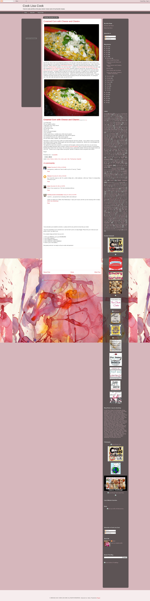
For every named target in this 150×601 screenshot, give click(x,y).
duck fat (119, 156)
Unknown (49, 176)
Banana (110, 119)
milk (123, 185)
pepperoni (108, 195)
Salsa (110, 205)
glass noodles (107, 169)
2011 (107, 56)
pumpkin (112, 200)
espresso (115, 159)
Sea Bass (117, 206)
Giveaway (119, 167)
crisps (118, 151)
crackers (108, 149)
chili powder (112, 136)
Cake (112, 127)
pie (106, 197)
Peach (107, 194)
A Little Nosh (107, 410)
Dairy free (122, 153)
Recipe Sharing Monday (120, 426)
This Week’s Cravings (113, 432)
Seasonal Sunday (108, 429)
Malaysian (110, 182)
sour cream (113, 212)
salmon (105, 205)
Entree (106, 159)
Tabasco (105, 218)
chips (124, 137)
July (108, 84)
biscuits (120, 121)
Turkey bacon (117, 221)
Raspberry (111, 201)
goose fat (107, 170)
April (108, 90)
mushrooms (122, 187)
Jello (125, 176)
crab (120, 148)
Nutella (121, 190)
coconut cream (107, 143)
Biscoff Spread (110, 121)
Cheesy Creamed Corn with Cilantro (85, 67)
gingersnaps (113, 167)
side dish (124, 209)
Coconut (115, 142)
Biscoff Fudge (110, 68)
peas (121, 194)
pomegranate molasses (121, 197)
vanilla (123, 221)
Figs (123, 159)
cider (110, 140)
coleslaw (125, 144)
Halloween (118, 171)
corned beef (107, 148)
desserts (119, 154)
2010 (107, 92)
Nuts (126, 190)
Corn (59, 159)
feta (119, 159)
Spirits (107, 215)
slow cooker (110, 211)
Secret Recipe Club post (66, 65)
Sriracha (112, 215)
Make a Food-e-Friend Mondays (111, 422)
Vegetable (79, 159)
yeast (106, 229)
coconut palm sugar (108, 144)
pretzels (107, 200)
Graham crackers (114, 170)
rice (125, 201)
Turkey (110, 221)
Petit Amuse (124, 195)
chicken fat (110, 135)
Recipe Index (41, 12)
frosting (118, 163)
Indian (119, 174)
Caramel (106, 128)
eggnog (109, 157)
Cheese (52, 159)
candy (117, 127)
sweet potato (111, 217)
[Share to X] (48, 157)
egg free (124, 156)
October (109, 78)
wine (125, 227)
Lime (111, 178)
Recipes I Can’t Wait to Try (110, 427)
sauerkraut (125, 205)
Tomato (123, 220)
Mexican (111, 185)
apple (115, 115)
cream (62, 159)
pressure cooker (123, 199)
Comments (108, 38)
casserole (106, 129)
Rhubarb (117, 201)
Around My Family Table (120, 411)
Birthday (124, 120)
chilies (119, 136)
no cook (106, 190)
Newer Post (47, 272)
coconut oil (122, 143)
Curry (115, 153)
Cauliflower (112, 129)
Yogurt (119, 229)
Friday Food (123, 417)
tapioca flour (117, 218)
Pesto (119, 195)
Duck (115, 156)
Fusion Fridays (112, 419)
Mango (121, 182)
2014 (107, 50)
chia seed (123, 132)
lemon (123, 177)
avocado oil (112, 117)
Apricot (113, 116)
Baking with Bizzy (108, 412)
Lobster (122, 178)
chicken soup (118, 135)
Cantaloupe (123, 127)
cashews (118, 128)
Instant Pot (125, 174)
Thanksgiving (73, 159)
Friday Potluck (116, 418)
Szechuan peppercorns (121, 217)
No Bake (123, 189)
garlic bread (119, 165)
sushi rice (105, 217)
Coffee (115, 144)
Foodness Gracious (120, 416)
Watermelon (106, 224)
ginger (106, 167)
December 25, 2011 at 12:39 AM (58, 167)
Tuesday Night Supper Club (115, 433)
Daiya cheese (107, 154)
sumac (117, 216)
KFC (109, 177)
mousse (105, 187)
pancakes (109, 193)
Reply (48, 171)
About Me (32, 12)
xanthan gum (117, 228)
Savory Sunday (120, 427)
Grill (110, 171)
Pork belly (124, 198)
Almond (111, 113)
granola (121, 170)
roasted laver (106, 204)
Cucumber (106, 153)
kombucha (114, 177)
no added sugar (114, 189)
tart (122, 218)
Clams (105, 141)
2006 (107, 100)
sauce (120, 205)
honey (108, 173)
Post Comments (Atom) (75, 277)
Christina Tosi (115, 139)
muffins (117, 187)
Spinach (125, 213)
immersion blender (74, 146)
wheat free (118, 225)
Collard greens (109, 145)
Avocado (106, 118)
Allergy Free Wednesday (115, 410)
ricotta (125, 203)
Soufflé (123, 211)
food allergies (116, 162)
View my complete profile (116, 543)
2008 (107, 96)
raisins (121, 200)
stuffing (112, 216)
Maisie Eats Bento (108, 28)
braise (107, 123)
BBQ (119, 119)
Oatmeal (108, 191)
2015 (107, 48)
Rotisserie (113, 204)
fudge (105, 165)
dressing (110, 156)
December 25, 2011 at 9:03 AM (59, 176)
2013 (107, 52)
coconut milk (115, 143)
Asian (117, 116)
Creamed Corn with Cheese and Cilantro (61, 120)
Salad (119, 204)
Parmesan (115, 193)
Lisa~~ (114, 541)
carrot (111, 128)
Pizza (109, 197)
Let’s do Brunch (123, 420)
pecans (125, 194)
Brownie (111, 124)
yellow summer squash (113, 229)
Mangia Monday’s (112, 423)
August (108, 82)
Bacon (118, 118)
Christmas (122, 139)
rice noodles (119, 203)
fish (114, 161)
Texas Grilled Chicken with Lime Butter (61, 68)
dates (113, 154)
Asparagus (124, 116)
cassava (124, 128)
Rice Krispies (112, 203)
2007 (107, 98)
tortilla (105, 221)
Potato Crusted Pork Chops (113, 60)
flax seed (108, 162)
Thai (108, 220)
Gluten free (116, 169)
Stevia (117, 215)
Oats (114, 191)
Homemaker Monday (108, 420)
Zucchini (125, 229)
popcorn (105, 198)
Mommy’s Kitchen (108, 425)
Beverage (117, 120)
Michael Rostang (118, 185)
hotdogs (120, 173)
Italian (107, 176)
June (108, 86)
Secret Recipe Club (109, 208)
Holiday (125, 171)
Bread (111, 123)
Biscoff (105, 121)
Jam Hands (116, 420)
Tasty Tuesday (111, 430)
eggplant (116, 157)
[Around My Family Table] (116, 322)
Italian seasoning (114, 176)
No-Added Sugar (114, 190)
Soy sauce (112, 213)
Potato (105, 199)
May (108, 88)
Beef (105, 120)
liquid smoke (117, 178)
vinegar (115, 222)
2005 (107, 102)
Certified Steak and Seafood (115, 131)
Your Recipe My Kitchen (115, 437)
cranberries (114, 149)
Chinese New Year (115, 137)
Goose (126, 169)
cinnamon (122, 140)
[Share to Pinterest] (51, 157)
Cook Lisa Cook (33, 5)
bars (115, 119)
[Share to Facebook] (49, 157)
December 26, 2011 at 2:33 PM (58, 186)
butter (48, 159)
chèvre (117, 132)
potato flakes (112, 199)
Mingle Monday (119, 424)
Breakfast (118, 123)
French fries (112, 163)
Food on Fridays (120, 415)
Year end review (124, 228)
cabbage (107, 127)
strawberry (123, 215)
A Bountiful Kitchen (52, 67)
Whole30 (118, 227)
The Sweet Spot (117, 431)
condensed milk (117, 145)
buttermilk (117, 125)
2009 (107, 94)
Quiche (116, 200)
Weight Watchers (115, 224)
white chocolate (111, 227)
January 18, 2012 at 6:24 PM (69, 194)
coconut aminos (122, 141)
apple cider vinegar (123, 115)
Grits (113, 171)
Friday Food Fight (108, 418)
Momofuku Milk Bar (122, 186)
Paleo (125, 191)
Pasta (126, 193)
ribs (121, 201)
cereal (105, 131)
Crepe (105, 151)
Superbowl (122, 216)
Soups (106, 212)
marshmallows (116, 183)
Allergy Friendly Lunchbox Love (114, 411)
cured (111, 153)
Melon (107, 185)
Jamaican (120, 176)
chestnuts (113, 132)
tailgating (111, 218)
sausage (107, 206)
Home (25, 12)
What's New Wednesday (52, 201)
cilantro (56, 159)
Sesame (120, 208)
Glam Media (125, 167)
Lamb (119, 177)
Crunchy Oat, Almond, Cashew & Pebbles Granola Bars (114, 73)
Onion (119, 191)
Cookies (111, 147)
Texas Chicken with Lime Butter (114, 70)
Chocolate (107, 139)
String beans (107, 216)
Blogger (98, 597)
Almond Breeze (118, 113)
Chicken (113, 134)
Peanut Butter (114, 194)
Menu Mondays (111, 424)
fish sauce (119, 161)
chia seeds (106, 134)
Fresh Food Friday (108, 417)
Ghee (124, 165)
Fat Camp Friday (112, 415)
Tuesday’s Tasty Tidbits (114, 435)
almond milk (124, 113)
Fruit (123, 163)
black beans (125, 121)
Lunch (112, 180)
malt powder (116, 182)
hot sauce (114, 173)
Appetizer (108, 115)
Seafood (123, 206)
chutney (105, 140)
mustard (106, 189)
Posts (107, 36)
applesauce (107, 116)
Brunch (118, 124)
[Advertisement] (72, 259)
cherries (108, 132)
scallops (112, 206)
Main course (122, 180)
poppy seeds (112, 198)
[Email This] (45, 157)
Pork (118, 198)
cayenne (119, 129)
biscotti (116, 121)
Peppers (113, 195)
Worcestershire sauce (108, 228)
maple (126, 182)
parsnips (121, 193)
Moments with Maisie (109, 25)
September (109, 80)
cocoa (110, 141)
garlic (65, 159)
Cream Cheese (121, 150)
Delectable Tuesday (108, 413)
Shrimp (111, 209)
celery (124, 129)
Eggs (122, 157)
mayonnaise (124, 183)
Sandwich (115, 205)
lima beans (106, 178)
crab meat (125, 148)
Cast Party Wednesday (118, 412)
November (109, 76)
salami (124, 204)
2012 (107, 54)
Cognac (120, 144)
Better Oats (111, 120)
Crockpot (123, 151)
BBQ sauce (124, 119)
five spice (125, 160)
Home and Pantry (120, 419)
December (109, 58)
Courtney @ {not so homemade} (55, 194)
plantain (114, 197)
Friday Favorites (116, 417)
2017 (107, 46)
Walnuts (122, 222)
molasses (114, 186)
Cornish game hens (114, 148)
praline (117, 199)
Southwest (125, 212)
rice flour (106, 203)
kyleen (48, 186)
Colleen (49, 167)
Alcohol (105, 113)
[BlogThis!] (47, 157)
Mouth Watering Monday (118, 425)
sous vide (119, 212)
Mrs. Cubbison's (111, 187)
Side (68, 159)
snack (117, 211)
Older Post (97, 272)
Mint (110, 186)
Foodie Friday (112, 416)
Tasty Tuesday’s (119, 430)
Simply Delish (116, 429)
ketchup (105, 177)
